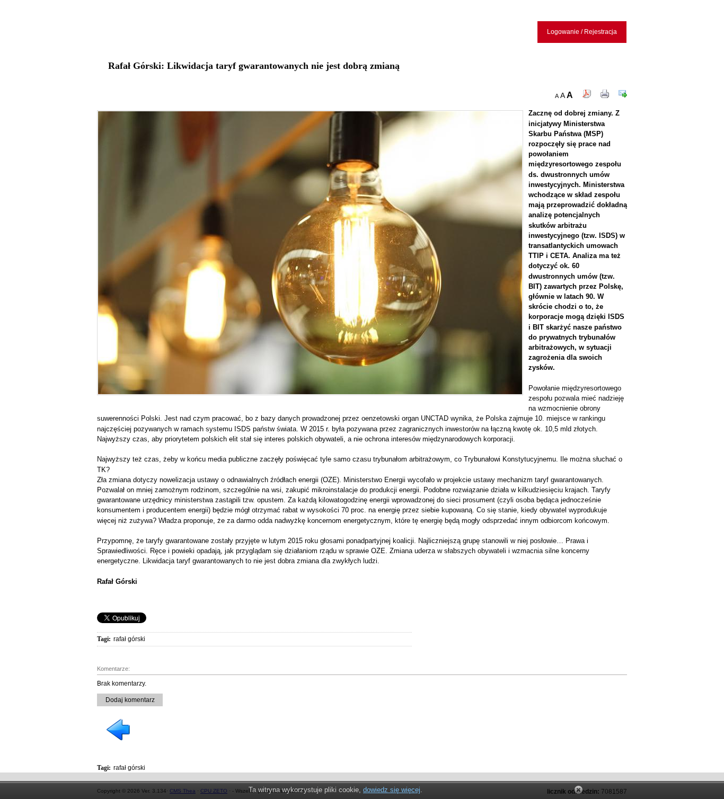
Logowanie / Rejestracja (582, 31)
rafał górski (129, 639)
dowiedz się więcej (391, 790)
